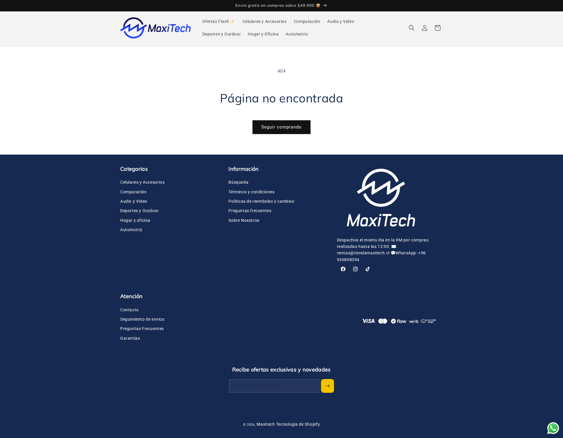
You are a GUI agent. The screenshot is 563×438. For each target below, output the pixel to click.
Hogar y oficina (135, 220)
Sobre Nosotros (243, 220)
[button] (411, 27)
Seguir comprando (281, 127)
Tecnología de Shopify (298, 424)
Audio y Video (133, 201)
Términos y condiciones (251, 192)
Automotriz (131, 229)
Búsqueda (238, 182)
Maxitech (266, 424)
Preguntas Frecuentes (142, 328)
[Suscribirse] (327, 386)
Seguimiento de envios (142, 319)
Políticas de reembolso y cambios (261, 201)
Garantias (130, 338)
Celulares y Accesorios (142, 182)
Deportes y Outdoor (139, 210)
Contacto (129, 309)
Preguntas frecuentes (249, 210)
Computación (133, 192)
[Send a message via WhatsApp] (553, 428)
